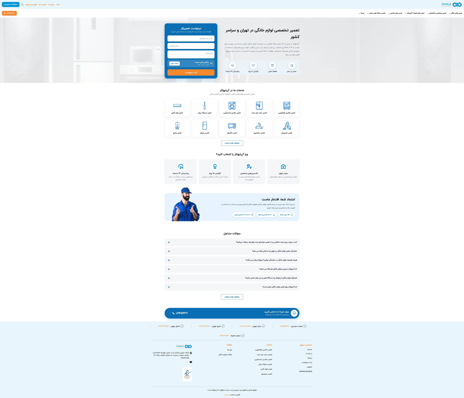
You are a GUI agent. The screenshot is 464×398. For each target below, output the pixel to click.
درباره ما (51, 4)
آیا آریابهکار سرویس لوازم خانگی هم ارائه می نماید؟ (278, 268)
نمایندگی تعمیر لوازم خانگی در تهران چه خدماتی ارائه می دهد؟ (274, 251)
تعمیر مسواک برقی (265, 364)
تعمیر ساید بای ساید (264, 354)
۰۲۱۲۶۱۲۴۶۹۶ (169, 326)
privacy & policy (305, 371)
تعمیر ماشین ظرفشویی (263, 349)
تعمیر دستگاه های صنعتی (377, 13)
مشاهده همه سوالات (232, 296)
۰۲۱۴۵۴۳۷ (11, 13)
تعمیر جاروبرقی (266, 373)
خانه (58, 4)
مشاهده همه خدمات (232, 143)
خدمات (309, 349)
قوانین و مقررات (31, 4)
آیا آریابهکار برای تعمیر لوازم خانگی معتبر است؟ (279, 286)
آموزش (309, 367)
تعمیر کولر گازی (266, 369)
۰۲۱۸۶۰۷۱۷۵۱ (250, 326)
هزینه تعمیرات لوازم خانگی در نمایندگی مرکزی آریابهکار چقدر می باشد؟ (271, 259)
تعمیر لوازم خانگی (456, 13)
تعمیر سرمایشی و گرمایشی (437, 13)
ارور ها (229, 349)
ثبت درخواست (191, 72)
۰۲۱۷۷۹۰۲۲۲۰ (210, 326)
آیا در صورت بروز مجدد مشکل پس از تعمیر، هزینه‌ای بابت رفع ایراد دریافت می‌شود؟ (266, 242)
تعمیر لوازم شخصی (396, 13)
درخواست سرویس (10, 4)
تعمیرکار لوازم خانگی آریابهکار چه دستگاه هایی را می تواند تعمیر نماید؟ (271, 277)
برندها (362, 13)
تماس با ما (43, 4)
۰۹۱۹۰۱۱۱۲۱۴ (229, 335)
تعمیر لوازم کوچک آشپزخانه (415, 13)
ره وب (226, 394)
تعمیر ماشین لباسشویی (263, 359)
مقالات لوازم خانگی (225, 354)
